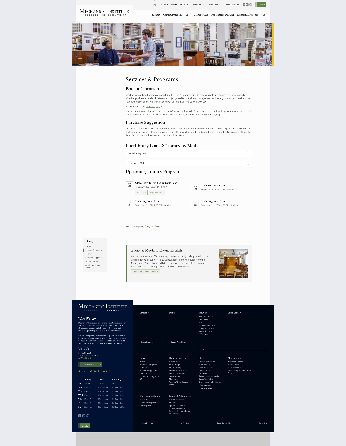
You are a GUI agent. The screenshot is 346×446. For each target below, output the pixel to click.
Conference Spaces (148, 402)
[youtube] (247, 4)
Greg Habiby (151, 226)
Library (89, 241)
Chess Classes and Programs (206, 371)
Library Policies (91, 261)
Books (88, 246)
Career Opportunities (208, 328)
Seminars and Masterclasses (175, 377)
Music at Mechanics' (177, 373)
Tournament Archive (207, 388)
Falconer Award (205, 385)
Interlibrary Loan (138, 153)
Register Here (155, 192)
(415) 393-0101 (85, 358)
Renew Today (233, 364)
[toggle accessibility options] (155, 4)
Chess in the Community (209, 376)
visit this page (153, 106)
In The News (204, 334)
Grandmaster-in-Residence (210, 382)
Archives (172, 402)
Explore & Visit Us (206, 319)
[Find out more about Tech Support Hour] (222, 189)
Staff (200, 322)
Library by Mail (137, 163)
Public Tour (144, 399)
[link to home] (104, 12)
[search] (264, 15)
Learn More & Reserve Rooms (144, 272)
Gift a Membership (235, 367)
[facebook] (244, 4)
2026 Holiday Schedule (91, 364)
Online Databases (176, 399)
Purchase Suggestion (94, 257)
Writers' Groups (175, 367)
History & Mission (206, 316)
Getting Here (84, 371)
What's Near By (101, 371)
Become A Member (236, 361)
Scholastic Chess (206, 367)
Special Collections (177, 405)
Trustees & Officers (207, 325)
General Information (207, 361)
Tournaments (204, 364)
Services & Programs (94, 250)
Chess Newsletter (206, 379)
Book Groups (174, 364)
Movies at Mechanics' (178, 370)
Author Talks (174, 361)
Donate (262, 4)
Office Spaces (145, 405)
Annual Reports (205, 331)
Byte (265, 423)
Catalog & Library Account (92, 266)
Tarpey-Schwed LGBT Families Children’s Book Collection (179, 411)
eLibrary (88, 253)
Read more (141, 192)
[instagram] (250, 4)
